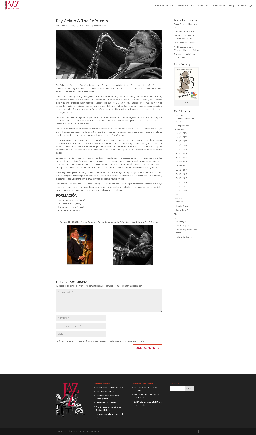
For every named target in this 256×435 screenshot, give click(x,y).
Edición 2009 (181, 190)
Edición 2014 (181, 170)
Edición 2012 (181, 178)
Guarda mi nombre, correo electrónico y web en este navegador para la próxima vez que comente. (102, 341)
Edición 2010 (181, 186)
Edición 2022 (181, 145)
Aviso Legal (181, 221)
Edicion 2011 (181, 182)
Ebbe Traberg (163, 6)
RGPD (240, 6)
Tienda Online (182, 206)
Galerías (203, 6)
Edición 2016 (181, 161)
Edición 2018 (181, 153)
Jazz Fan (137, 395)
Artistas (88, 25)
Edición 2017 (181, 157)
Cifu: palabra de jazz (184, 125)
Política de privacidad (185, 225)
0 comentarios (100, 25)
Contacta (217, 6)
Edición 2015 (181, 165)
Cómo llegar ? (182, 210)
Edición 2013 (181, 174)
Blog (231, 6)
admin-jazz (64, 25)
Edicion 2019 (181, 149)
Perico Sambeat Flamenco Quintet (109, 387)
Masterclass (181, 201)
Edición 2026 (184, 6)
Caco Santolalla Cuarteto (184, 42)
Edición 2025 (181, 133)
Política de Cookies (184, 237)
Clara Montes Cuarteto (184, 31)
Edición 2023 (181, 141)
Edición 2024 (181, 137)
